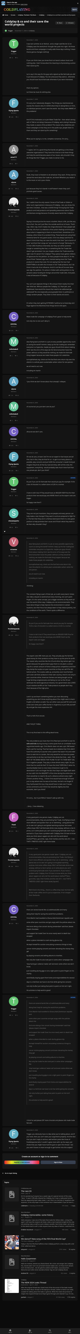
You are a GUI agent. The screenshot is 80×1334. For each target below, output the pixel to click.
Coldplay (32, 31)
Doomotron (24, 1285)
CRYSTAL (13, 324)
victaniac (13, 549)
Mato (22, 1193)
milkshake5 (13, 349)
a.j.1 (22, 1217)
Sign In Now (58, 1162)
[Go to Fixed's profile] (13, 817)
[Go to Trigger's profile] (6, 31)
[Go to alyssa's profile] (13, 175)
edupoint (24, 1249)
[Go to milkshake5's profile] (13, 341)
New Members (25, 1212)
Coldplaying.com (26, 1188)
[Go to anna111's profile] (13, 149)
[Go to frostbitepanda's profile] (13, 202)
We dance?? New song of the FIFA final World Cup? (43, 1239)
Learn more (4, 3)
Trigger (10, 31)
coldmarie (24, 1206)
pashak (23, 1297)
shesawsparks (13, 521)
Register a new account (22, 1162)
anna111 (14, 157)
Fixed (14, 825)
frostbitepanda (13, 210)
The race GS (26, 1191)
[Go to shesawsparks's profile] (13, 513)
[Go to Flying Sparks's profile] (13, 103)
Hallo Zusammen (28, 1258)
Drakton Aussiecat (27, 1230)
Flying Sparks (14, 111)
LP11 (22, 1236)
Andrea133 (24, 1261)
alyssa (13, 182)
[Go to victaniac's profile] (13, 542)
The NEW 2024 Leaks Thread (33, 1282)
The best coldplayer (27, 1241)
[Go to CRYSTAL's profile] (13, 316)
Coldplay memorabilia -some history (37, 1215)
